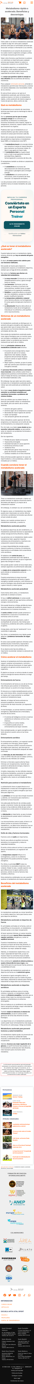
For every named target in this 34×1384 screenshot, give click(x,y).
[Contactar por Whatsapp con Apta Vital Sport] (24, 2)
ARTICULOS (5, 1307)
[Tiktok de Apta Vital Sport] (24, 1295)
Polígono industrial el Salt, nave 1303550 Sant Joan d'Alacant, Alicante (9, 1344)
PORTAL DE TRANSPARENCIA (10, 1320)
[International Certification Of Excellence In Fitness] (17, 1183)
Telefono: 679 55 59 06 (7, 1359)
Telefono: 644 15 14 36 (24, 1335)
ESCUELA (4, 1315)
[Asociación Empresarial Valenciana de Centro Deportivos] (9, 1240)
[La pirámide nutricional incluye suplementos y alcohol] (7, 1125)
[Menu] (20, 2)
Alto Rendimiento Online (17, 225)
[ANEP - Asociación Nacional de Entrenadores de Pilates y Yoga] (17, 1203)
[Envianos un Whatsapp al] (29, 1295)
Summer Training (17, 1097)
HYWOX (15, 1113)
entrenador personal (17, 84)
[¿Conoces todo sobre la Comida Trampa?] (7, 1132)
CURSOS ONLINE (6, 1304)
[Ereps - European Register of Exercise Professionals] (17, 1222)
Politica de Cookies (17, 1373)
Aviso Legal (17, 1378)
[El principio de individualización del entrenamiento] (7, 1158)
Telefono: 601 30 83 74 (8, 1335)
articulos (11, 1167)
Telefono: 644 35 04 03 (8, 1347)
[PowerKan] (9, 1259)
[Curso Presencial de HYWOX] (7, 1113)
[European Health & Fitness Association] (17, 1212)
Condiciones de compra (17, 1381)
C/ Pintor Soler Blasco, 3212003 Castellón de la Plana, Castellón (24, 1332)
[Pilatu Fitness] (25, 1250)
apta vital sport (4, 1167)
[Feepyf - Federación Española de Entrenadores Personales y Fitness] (17, 1193)
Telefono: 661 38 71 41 (23, 1358)
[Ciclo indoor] (25, 1259)
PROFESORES (5, 1317)
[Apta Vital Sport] (6, 2)
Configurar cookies (17, 1375)
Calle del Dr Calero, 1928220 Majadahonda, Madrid (23, 1343)
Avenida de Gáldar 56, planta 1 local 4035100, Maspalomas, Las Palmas (8, 1356)
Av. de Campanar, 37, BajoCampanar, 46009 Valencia (9, 1333)
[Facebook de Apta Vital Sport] (5, 1295)
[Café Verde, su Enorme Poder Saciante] (7, 1139)
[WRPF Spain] (9, 1269)
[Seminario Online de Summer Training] (7, 1096)
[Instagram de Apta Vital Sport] (19, 1295)
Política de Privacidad (17, 1370)
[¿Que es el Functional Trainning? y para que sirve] (7, 1146)
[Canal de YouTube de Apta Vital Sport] (14, 1295)
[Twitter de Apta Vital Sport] (9, 1295)
